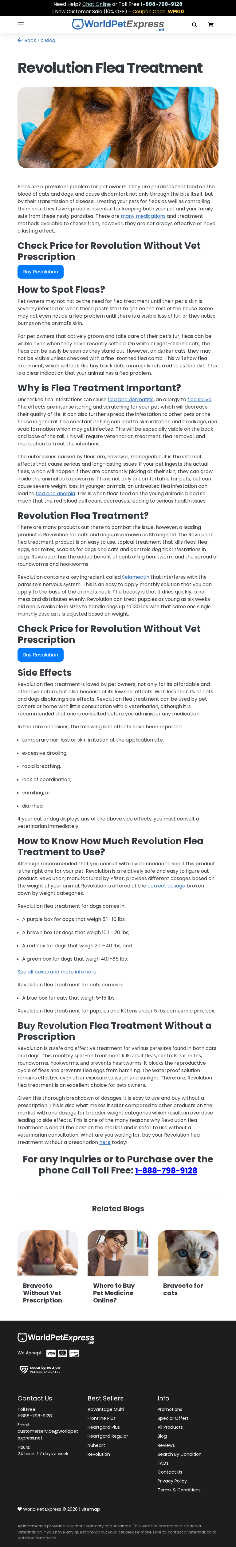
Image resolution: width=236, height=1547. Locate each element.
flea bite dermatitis (131, 399)
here (105, 1142)
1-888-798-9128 (166, 1170)
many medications (143, 216)
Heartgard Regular (108, 1436)
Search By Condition (180, 1454)
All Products (170, 1427)
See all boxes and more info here (57, 971)
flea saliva (199, 399)
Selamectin (135, 577)
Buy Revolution (40, 271)
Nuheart (96, 1445)
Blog (162, 1436)
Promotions (170, 1409)
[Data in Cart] (210, 24)
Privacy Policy (172, 1481)
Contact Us (170, 1472)
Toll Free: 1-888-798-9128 (35, 1412)
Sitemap (90, 1509)
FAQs (163, 1463)
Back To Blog (39, 40)
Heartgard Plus (104, 1427)
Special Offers (173, 1418)
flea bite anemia (55, 493)
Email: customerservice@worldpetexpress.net (48, 1431)
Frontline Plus (102, 1418)
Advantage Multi (106, 1409)
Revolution (99, 1454)
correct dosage (166, 885)
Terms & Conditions (179, 1490)
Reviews (166, 1445)
